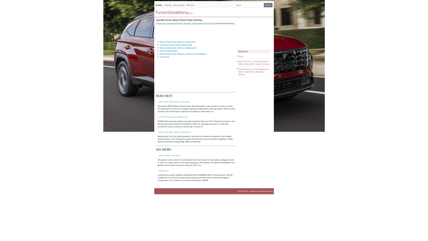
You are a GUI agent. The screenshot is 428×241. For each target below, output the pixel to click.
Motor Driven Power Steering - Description (178, 42)
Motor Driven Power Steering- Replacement (178, 48)
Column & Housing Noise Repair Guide (176, 45)
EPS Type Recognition (169, 51)
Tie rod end (164, 57)
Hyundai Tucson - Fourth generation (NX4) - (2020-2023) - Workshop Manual (179, 23)
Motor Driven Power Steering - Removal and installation (183, 54)
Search (268, 5)
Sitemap (168, 5)
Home (159, 5)
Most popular (179, 5)
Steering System (209, 23)
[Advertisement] (195, 32)
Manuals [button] (190, 5)
